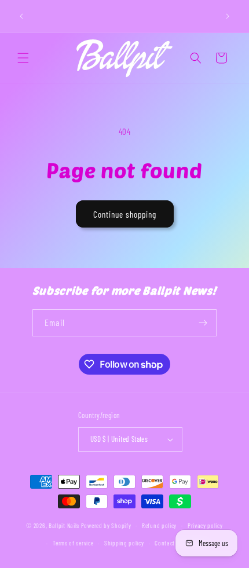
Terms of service (73, 543)
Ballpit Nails (64, 525)
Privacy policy (205, 525)
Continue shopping (124, 214)
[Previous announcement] (21, 16)
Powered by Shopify (106, 525)
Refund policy (159, 525)
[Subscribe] (203, 322)
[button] (23, 58)
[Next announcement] (227, 16)
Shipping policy (124, 543)
